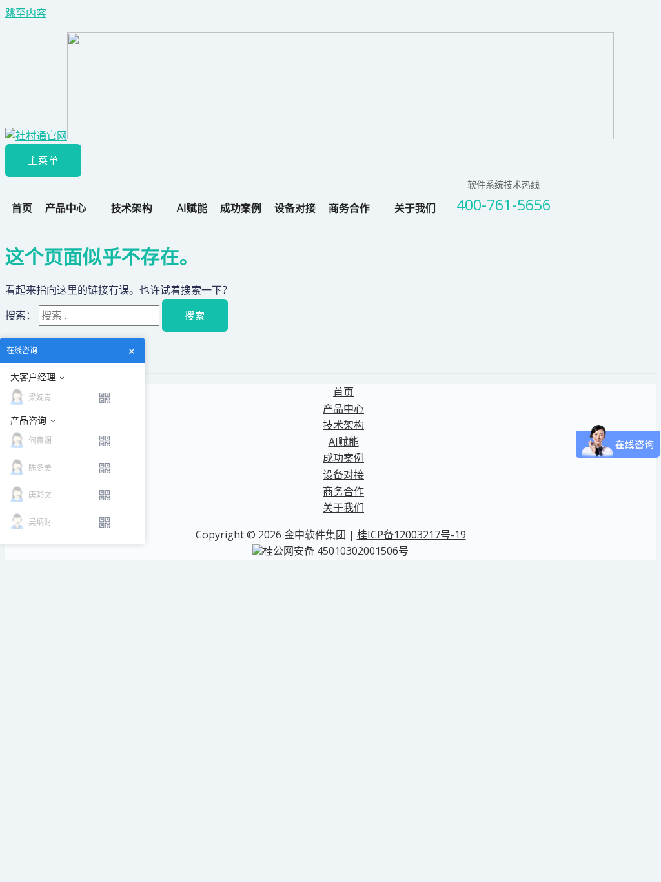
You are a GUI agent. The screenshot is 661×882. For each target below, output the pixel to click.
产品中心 (65, 208)
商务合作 (349, 208)
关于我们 (415, 208)
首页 (22, 208)
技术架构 (131, 208)
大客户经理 (33, 377)
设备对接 (295, 208)
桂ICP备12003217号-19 (411, 535)
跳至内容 (25, 13)
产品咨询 (28, 420)
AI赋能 (192, 208)
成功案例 (240, 208)
